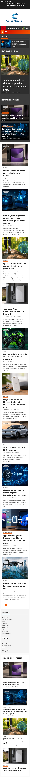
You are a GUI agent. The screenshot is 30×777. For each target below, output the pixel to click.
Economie (4, 623)
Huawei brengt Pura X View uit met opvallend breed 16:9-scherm (14, 172)
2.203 (19, 605)
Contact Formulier (16, 3)
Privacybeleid (20, 5)
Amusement (5, 631)
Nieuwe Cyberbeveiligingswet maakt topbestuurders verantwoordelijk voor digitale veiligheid (15, 712)
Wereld (4, 621)
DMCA (23, 3)
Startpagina (5, 617)
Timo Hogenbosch (16, 92)
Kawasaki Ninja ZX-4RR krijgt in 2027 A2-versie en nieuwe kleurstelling (15, 356)
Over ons (8, 3)
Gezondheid (5, 77)
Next (23, 605)
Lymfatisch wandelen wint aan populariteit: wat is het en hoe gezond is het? (14, 266)
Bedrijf (4, 351)
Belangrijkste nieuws (7, 126)
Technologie (5, 113)
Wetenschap (5, 625)
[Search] (28, 32)
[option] (15, 44)
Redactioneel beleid (11, 5)
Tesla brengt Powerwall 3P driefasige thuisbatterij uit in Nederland (13, 311)
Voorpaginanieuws (7, 619)
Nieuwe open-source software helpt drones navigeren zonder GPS (14, 585)
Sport (3, 629)
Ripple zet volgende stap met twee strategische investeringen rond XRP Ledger (14, 492)
